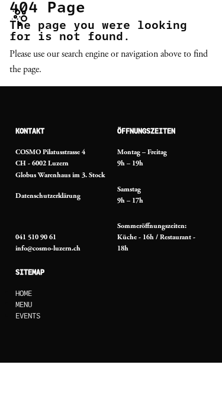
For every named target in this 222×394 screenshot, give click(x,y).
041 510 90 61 (35, 237)
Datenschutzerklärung (48, 195)
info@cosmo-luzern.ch (48, 248)
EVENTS (27, 316)
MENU (23, 305)
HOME (23, 293)
